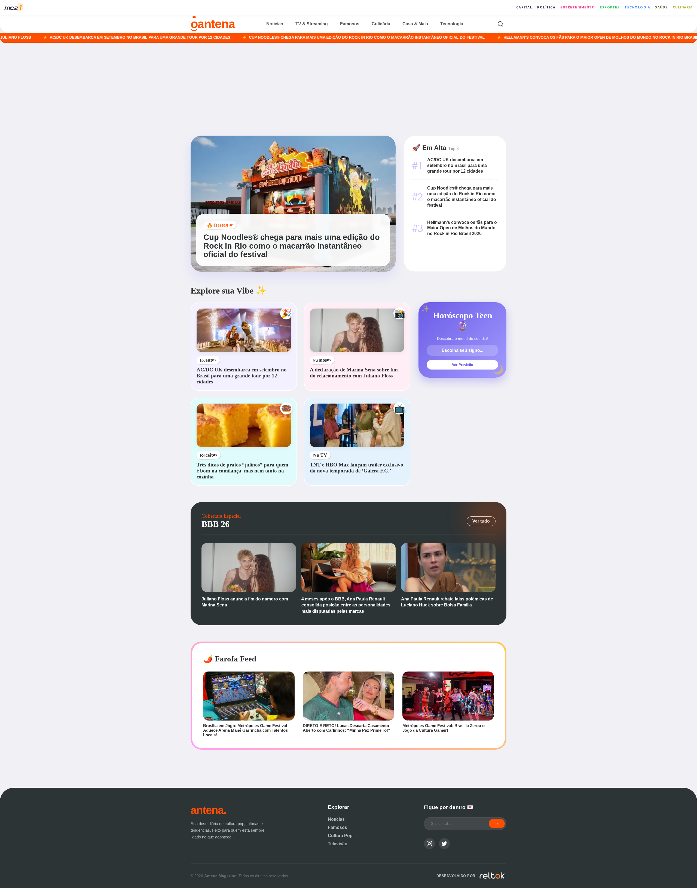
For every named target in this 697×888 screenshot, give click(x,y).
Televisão (337, 843)
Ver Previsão (462, 365)
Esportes (610, 7)
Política (546, 7)
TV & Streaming (311, 24)
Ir (497, 824)
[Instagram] (429, 843)
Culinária (683, 7)
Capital (524, 7)
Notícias (274, 24)
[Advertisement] (348, 89)
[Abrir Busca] (500, 24)
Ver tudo (481, 521)
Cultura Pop (340, 835)
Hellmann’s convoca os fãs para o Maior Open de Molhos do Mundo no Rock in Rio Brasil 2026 (564, 37)
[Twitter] (444, 843)
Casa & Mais (415, 24)
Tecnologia (637, 7)
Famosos (349, 24)
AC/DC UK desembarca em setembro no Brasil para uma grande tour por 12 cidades (98, 37)
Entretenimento (577, 7)
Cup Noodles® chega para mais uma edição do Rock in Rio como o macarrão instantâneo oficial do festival (325, 37)
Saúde (661, 7)
